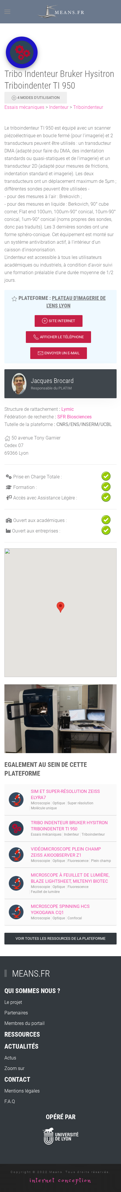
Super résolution (80, 803)
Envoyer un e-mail (61, 353)
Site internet (61, 321)
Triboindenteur (88, 107)
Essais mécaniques (24, 107)
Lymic (67, 409)
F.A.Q (9, 1101)
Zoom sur (14, 1068)
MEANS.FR (31, 973)
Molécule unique (44, 808)
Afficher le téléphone (61, 337)
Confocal (75, 918)
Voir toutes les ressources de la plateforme (60, 938)
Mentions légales (22, 1091)
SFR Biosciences (74, 417)
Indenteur (58, 107)
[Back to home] (61, 11)
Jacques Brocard (52, 380)
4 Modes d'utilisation (38, 97)
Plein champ (101, 861)
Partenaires (16, 1013)
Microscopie (40, 803)
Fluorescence (78, 861)
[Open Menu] (7, 11)
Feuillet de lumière (45, 892)
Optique (59, 803)
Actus (10, 1058)
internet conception (60, 1180)
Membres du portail (24, 1023)
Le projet (13, 1002)
